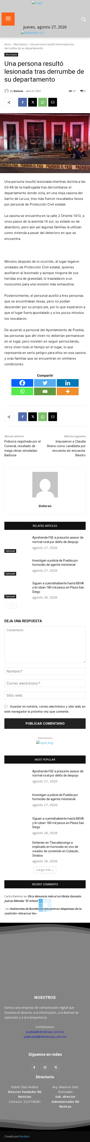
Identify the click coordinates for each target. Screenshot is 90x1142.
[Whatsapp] (22, 391)
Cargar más (43, 870)
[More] (68, 391)
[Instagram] (45, 1067)
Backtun (24, 1136)
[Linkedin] (68, 383)
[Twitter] (45, 383)
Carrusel (10, 550)
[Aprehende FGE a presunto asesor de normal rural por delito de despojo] (16, 544)
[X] (32, 102)
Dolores (18, 91)
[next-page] (14, 606)
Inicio (7, 44)
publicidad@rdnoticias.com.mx (45, 1037)
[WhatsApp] (42, 102)
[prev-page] (7, 606)
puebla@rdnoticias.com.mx (45, 1032)
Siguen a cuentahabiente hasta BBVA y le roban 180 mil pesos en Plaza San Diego (58, 588)
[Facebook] (22, 102)
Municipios (20, 44)
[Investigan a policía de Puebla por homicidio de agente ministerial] (16, 567)
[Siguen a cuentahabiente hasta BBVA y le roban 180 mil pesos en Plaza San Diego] (16, 589)
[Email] (52, 102)
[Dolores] (7, 91)
